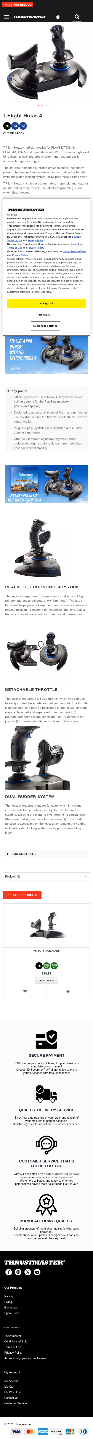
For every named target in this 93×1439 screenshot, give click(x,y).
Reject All (45, 314)
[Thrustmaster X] (27, 1272)
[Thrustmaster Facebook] (8, 1272)
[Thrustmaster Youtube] (37, 1272)
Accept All (46, 303)
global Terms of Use (74, 251)
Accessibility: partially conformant (25, 1358)
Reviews (12, 876)
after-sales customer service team (50, 1175)
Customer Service (15, 1403)
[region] (46, 267)
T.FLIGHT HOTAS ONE (46, 951)
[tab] (46, 876)
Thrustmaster (12, 1336)
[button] (39, 106)
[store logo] (30, 17)
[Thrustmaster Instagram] (18, 1272)
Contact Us (11, 1397)
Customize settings (45, 325)
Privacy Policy (35, 240)
